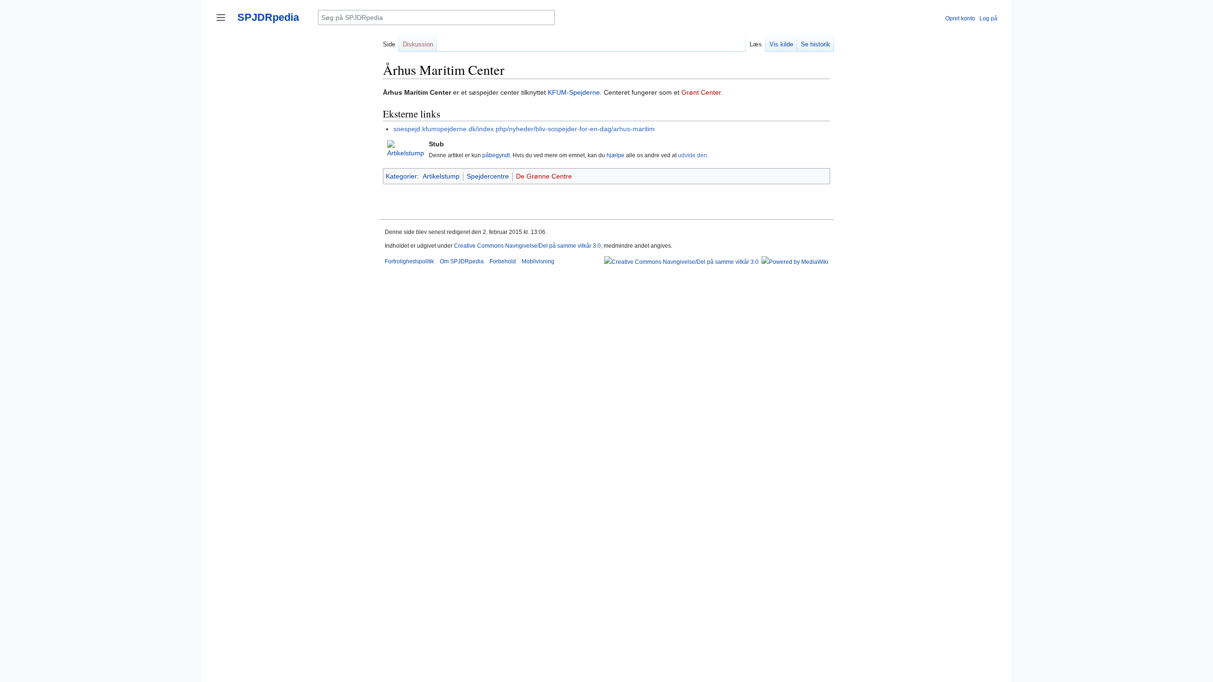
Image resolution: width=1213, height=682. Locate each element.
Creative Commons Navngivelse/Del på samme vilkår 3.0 (527, 245)
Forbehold (502, 261)
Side (389, 44)
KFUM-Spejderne (574, 92)
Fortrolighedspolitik (409, 261)
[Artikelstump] (405, 149)
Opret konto (960, 18)
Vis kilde (781, 44)
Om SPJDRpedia (462, 261)
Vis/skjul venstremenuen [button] (221, 17)
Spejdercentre (488, 176)
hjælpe (615, 155)
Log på (988, 18)
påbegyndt (496, 155)
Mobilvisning (538, 261)
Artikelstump (441, 176)
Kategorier (401, 176)
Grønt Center (701, 92)
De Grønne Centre (544, 176)
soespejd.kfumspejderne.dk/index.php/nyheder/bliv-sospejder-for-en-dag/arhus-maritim (524, 129)
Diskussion (418, 44)
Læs (756, 44)
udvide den (692, 155)
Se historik (815, 44)
